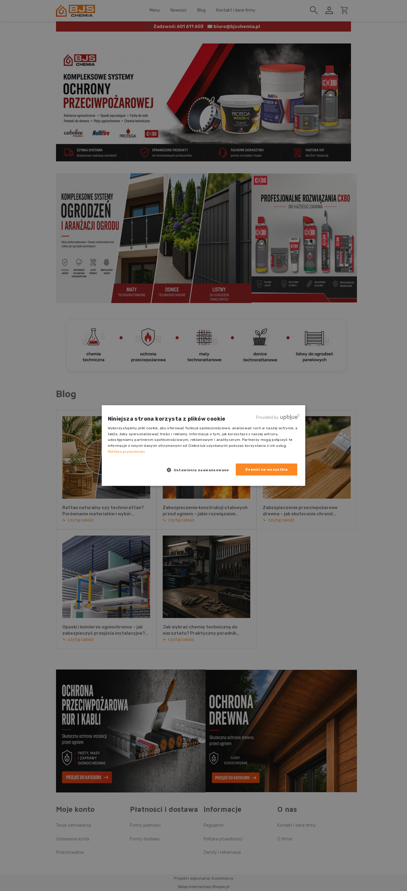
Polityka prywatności (126, 452)
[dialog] (203, 445)
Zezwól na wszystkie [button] (266, 469)
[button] (200, 469)
